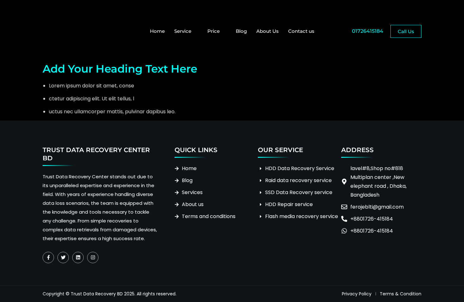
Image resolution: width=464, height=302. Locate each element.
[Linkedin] (78, 257)
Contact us (301, 31)
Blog (241, 31)
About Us (267, 31)
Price (213, 31)
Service (182, 31)
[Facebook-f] (48, 257)
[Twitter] (63, 257)
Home (157, 31)
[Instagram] (92, 257)
